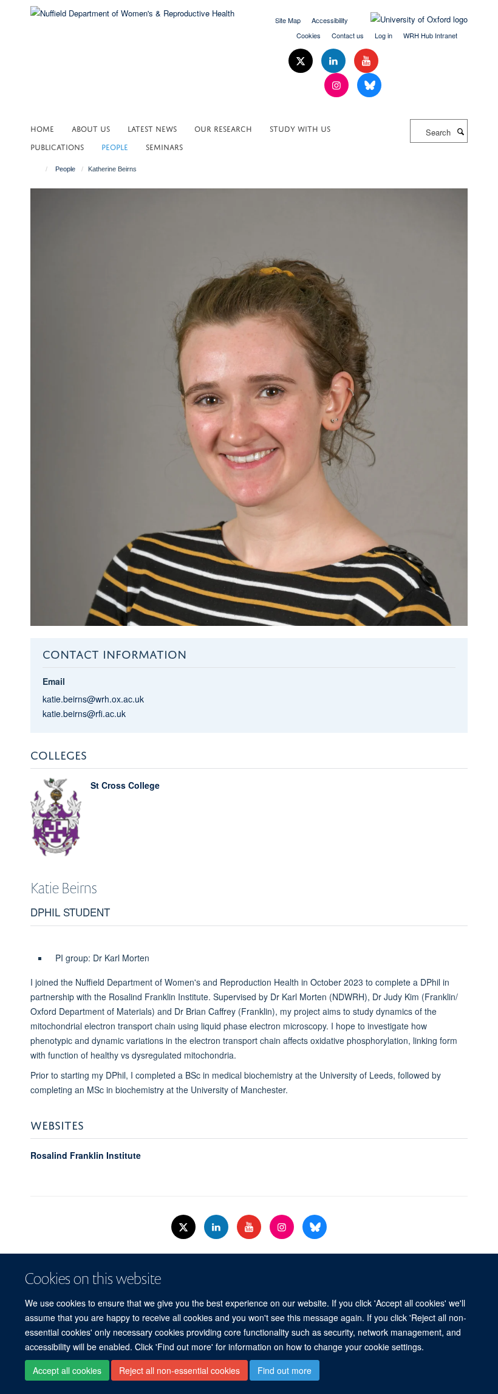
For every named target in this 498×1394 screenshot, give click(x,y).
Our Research (223, 128)
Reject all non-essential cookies (179, 1370)
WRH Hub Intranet (430, 35)
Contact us (348, 35)
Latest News (152, 128)
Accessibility (330, 20)
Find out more (285, 1370)
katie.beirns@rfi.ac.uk (84, 713)
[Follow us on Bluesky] (369, 85)
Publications (57, 146)
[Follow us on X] (301, 61)
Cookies (308, 35)
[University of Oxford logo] (410, 19)
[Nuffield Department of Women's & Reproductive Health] (132, 9)
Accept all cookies (67, 1370)
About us (91, 128)
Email (54, 681)
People (114, 146)
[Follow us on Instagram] (337, 85)
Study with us (300, 128)
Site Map (288, 20)
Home (42, 128)
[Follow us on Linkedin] (334, 61)
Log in (383, 35)
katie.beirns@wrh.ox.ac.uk (93, 699)
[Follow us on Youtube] (366, 61)
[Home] (41, 169)
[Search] (460, 131)
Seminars (164, 146)
